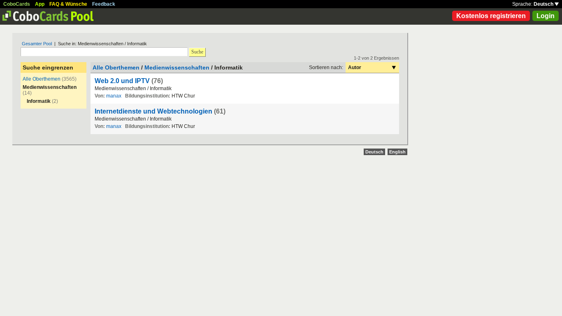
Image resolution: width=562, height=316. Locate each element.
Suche (197, 52)
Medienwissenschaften (176, 67)
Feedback (103, 4)
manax (113, 96)
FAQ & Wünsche (68, 4)
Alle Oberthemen (41, 79)
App (39, 4)
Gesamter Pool (37, 43)
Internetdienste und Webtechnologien (153, 111)
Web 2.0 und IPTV (122, 80)
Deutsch (544, 4)
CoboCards (16, 4)
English (397, 151)
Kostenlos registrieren (491, 15)
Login (545, 15)
